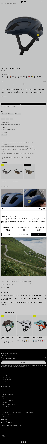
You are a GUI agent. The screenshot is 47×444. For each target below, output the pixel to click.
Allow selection (23, 234)
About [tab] (38, 212)
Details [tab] (23, 212)
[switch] (23, 230)
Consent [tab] (8, 212)
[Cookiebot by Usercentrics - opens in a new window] (40, 209)
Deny (9, 234)
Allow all (38, 234)
